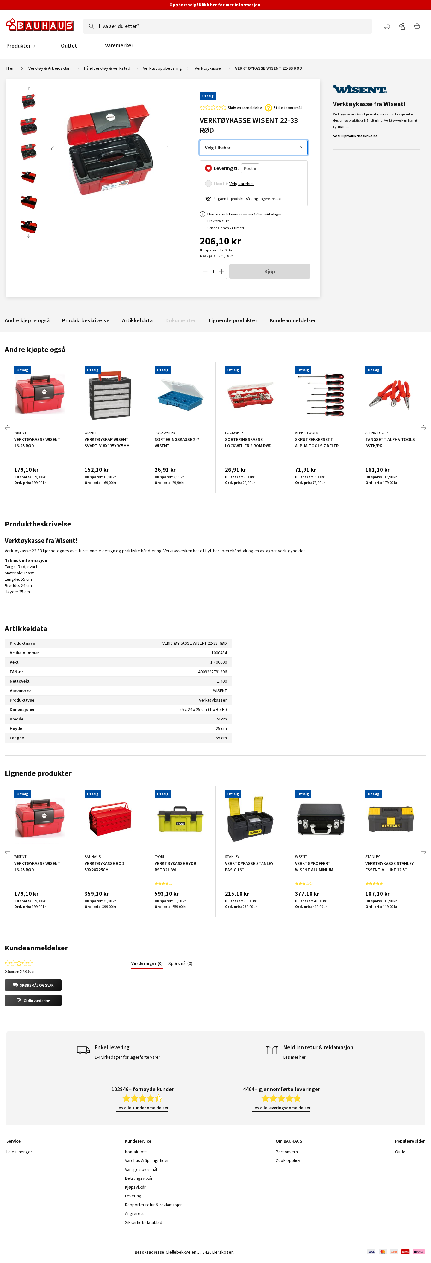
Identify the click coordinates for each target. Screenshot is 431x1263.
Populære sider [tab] (410, 1141)
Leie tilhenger (19, 1151)
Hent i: (221, 183)
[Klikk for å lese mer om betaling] (395, 1251)
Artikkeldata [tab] (26, 628)
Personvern (287, 1151)
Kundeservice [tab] (138, 1141)
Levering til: (227, 168)
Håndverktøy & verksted (107, 68)
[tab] (147, 964)
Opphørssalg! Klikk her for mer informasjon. (215, 5)
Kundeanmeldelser (293, 320)
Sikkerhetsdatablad (143, 1222)
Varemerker (119, 45)
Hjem (11, 68)
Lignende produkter (233, 320)
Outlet (69, 46)
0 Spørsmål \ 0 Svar (20, 971)
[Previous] (53, 149)
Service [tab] (13, 1141)
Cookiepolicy (288, 1160)
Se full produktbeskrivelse (355, 135)
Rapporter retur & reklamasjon (154, 1204)
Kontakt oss (136, 1151)
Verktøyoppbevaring (162, 68)
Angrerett (134, 1213)
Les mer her (294, 1057)
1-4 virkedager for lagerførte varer (127, 1057)
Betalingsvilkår (139, 1178)
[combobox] (227, 26)
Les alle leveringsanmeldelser (281, 1108)
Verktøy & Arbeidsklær (49, 68)
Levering (133, 1196)
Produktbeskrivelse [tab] (38, 524)
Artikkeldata (137, 320)
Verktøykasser (208, 68)
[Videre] (167, 149)
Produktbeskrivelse (85, 320)
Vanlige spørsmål (141, 1169)
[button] (33, 985)
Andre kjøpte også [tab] (35, 349)
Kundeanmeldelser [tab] (36, 948)
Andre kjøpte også (27, 320)
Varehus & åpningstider (147, 1160)
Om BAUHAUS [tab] (289, 1141)
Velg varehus (241, 183)
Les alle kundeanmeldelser (142, 1108)
